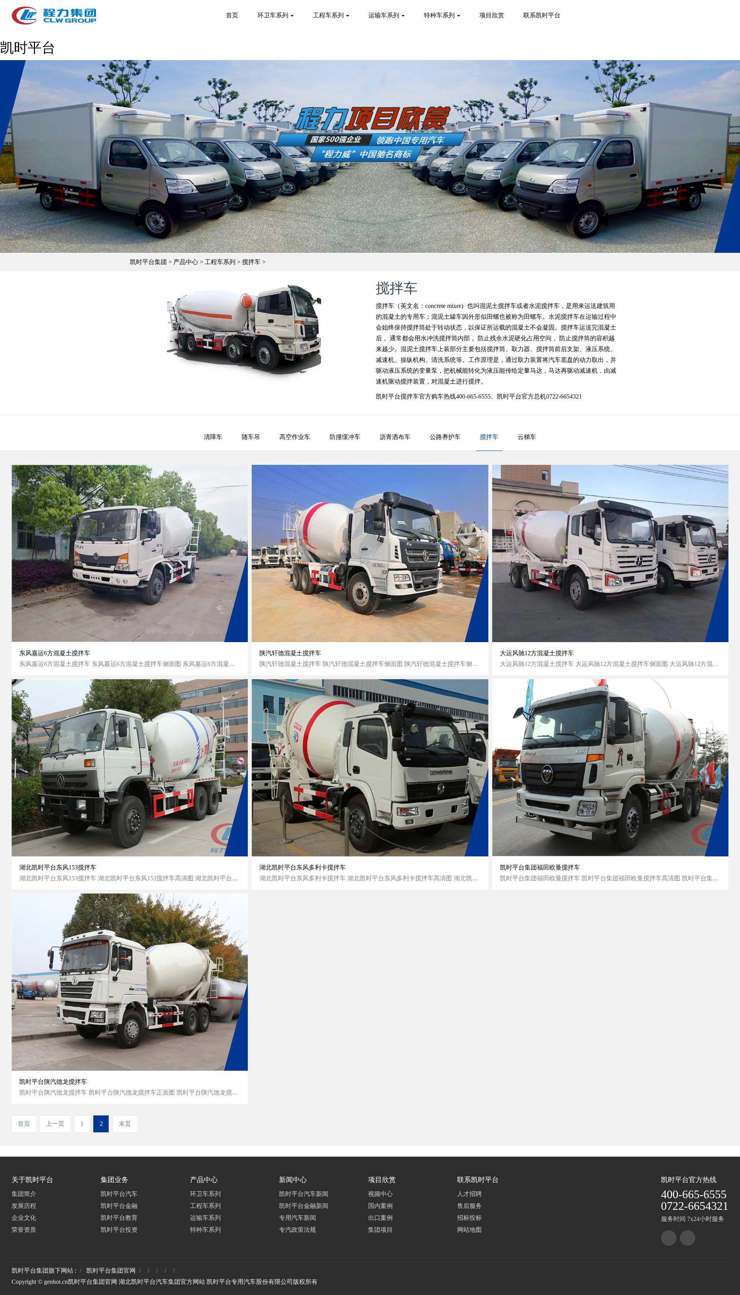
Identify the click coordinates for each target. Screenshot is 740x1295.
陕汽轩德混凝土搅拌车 (290, 653)
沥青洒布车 (395, 437)
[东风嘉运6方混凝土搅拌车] (130, 553)
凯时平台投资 (119, 1229)
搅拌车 (251, 262)
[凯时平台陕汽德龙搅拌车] (130, 982)
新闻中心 (293, 1180)
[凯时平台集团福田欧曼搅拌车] (610, 767)
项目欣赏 (491, 15)
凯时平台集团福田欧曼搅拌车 (540, 867)
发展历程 (24, 1205)
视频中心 (380, 1194)
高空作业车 (294, 437)
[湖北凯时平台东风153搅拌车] (130, 767)
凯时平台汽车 (119, 1194)
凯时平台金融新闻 (303, 1205)
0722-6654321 (694, 1205)
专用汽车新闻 (297, 1217)
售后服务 (469, 1205)
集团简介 (24, 1194)
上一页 (55, 1123)
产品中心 (185, 262)
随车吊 (251, 437)
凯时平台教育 (119, 1217)
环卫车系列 (273, 15)
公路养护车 (445, 437)
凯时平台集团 (148, 262)
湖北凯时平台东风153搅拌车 (57, 867)
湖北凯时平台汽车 (143, 1281)
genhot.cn (56, 1281)
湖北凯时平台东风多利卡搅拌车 (302, 867)
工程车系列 (329, 15)
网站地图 (469, 1229)
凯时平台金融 (119, 1205)
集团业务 (114, 1180)
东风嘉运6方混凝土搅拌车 (54, 653)
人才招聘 (469, 1194)
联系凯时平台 (541, 15)
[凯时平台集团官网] (54, 15)
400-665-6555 (694, 1194)
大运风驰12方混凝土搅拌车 (537, 653)
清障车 (213, 437)
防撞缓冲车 (345, 437)
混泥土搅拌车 (418, 349)
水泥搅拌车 (544, 306)
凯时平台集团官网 (111, 1270)
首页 (232, 15)
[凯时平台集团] (668, 1238)
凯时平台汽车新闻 (303, 1194)
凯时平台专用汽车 (231, 1281)
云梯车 (527, 437)
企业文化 (24, 1217)
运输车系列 (384, 15)
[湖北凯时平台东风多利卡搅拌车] (370, 767)
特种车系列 (440, 15)
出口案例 (380, 1217)
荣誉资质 (24, 1229)
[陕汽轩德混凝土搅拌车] (370, 553)
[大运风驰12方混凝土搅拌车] (610, 553)
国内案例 (380, 1205)
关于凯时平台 (32, 1180)
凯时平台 (28, 48)
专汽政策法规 (297, 1229)
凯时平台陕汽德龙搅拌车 (53, 1081)
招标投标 (469, 1217)
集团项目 (380, 1229)
